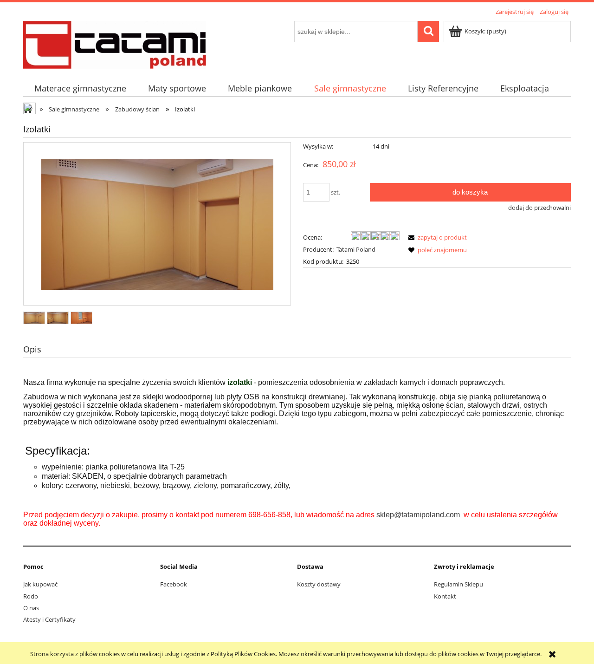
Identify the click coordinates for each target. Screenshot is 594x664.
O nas (31, 608)
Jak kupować (40, 584)
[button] (436, 237)
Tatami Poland (355, 249)
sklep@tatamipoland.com (418, 515)
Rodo (30, 596)
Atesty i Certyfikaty (49, 619)
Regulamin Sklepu (458, 584)
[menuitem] (80, 88)
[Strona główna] (114, 43)
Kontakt (445, 596)
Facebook (173, 584)
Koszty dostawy (319, 584)
